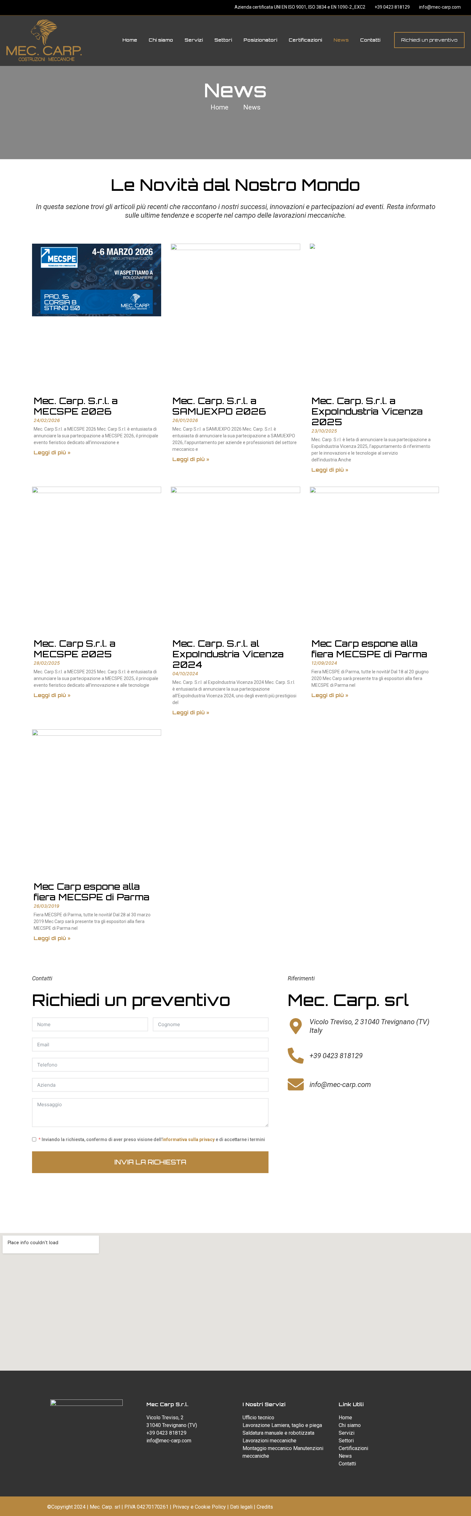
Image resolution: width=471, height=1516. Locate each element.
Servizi (346, 1433)
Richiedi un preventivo (429, 40)
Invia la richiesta (150, 1162)
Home (219, 107)
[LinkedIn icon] (230, 7)
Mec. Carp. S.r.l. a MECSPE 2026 (76, 406)
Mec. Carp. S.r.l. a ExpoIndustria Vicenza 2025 (367, 411)
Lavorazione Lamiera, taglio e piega (282, 1425)
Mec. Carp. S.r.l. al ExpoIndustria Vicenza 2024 (228, 654)
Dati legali (241, 1507)
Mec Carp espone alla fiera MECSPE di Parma (369, 649)
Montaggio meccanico (267, 1448)
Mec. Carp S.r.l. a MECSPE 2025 (75, 649)
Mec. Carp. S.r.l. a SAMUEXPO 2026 (219, 406)
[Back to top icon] (440, 1503)
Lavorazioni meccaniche (269, 1441)
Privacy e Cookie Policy (199, 1507)
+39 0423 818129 (392, 7)
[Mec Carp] (44, 40)
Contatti (347, 1464)
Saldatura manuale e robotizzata (278, 1433)
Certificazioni (353, 1448)
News (251, 107)
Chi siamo (350, 1425)
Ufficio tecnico (258, 1418)
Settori (346, 1441)
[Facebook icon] (222, 7)
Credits (265, 1507)
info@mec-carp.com (439, 7)
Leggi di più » (52, 452)
